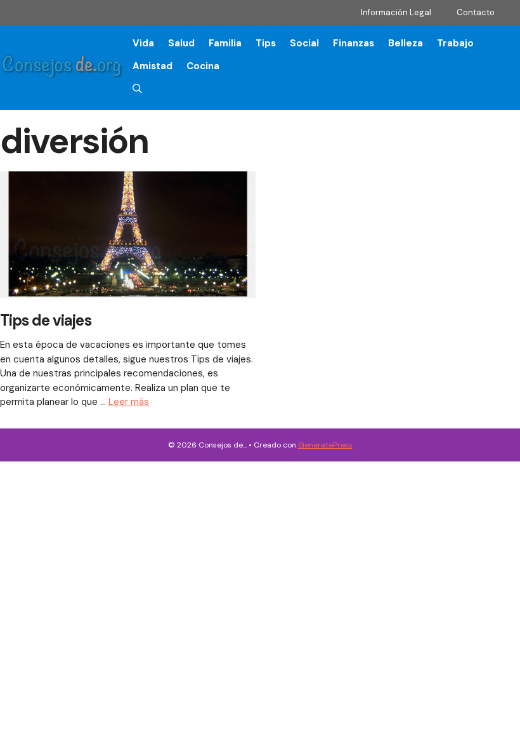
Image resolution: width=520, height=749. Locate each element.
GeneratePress (325, 445)
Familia (225, 43)
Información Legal (396, 12)
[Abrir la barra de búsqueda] (137, 88)
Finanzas (353, 43)
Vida (143, 43)
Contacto (476, 12)
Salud (181, 43)
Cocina (202, 66)
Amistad (152, 66)
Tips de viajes (45, 320)
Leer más (128, 401)
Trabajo (455, 43)
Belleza (405, 43)
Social (304, 43)
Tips (266, 43)
